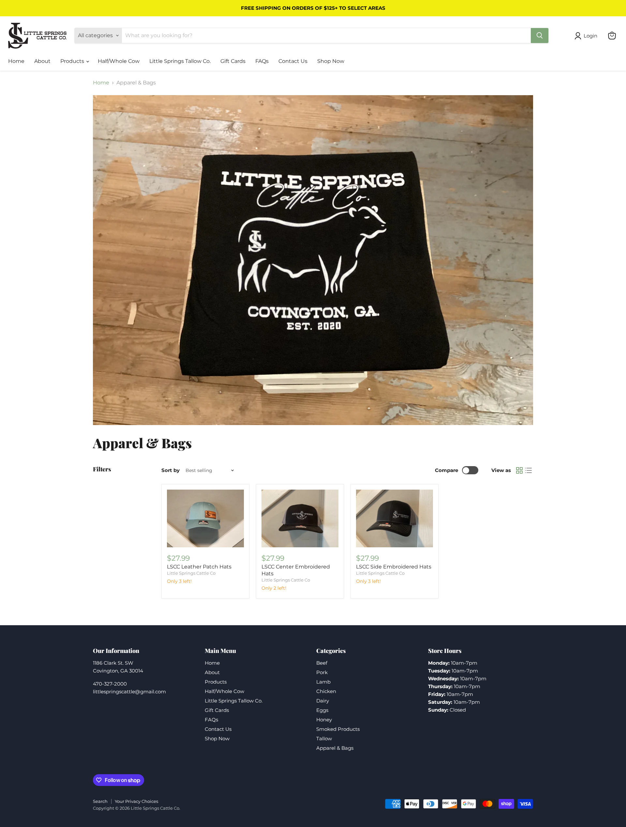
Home (16, 61)
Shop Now (330, 61)
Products (72, 61)
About (42, 61)
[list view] (528, 470)
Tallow (324, 738)
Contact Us (292, 61)
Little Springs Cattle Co (191, 573)
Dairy (322, 701)
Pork (322, 672)
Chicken (326, 691)
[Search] (539, 35)
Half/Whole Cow (119, 61)
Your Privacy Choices (136, 801)
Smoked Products (338, 729)
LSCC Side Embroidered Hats (393, 567)
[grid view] (519, 470)
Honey (324, 719)
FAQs (262, 61)
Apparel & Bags (334, 748)
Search (100, 801)
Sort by (170, 470)
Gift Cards (233, 61)
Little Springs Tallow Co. (180, 61)
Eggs (322, 710)
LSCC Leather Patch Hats (199, 567)
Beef (321, 663)
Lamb (323, 682)
